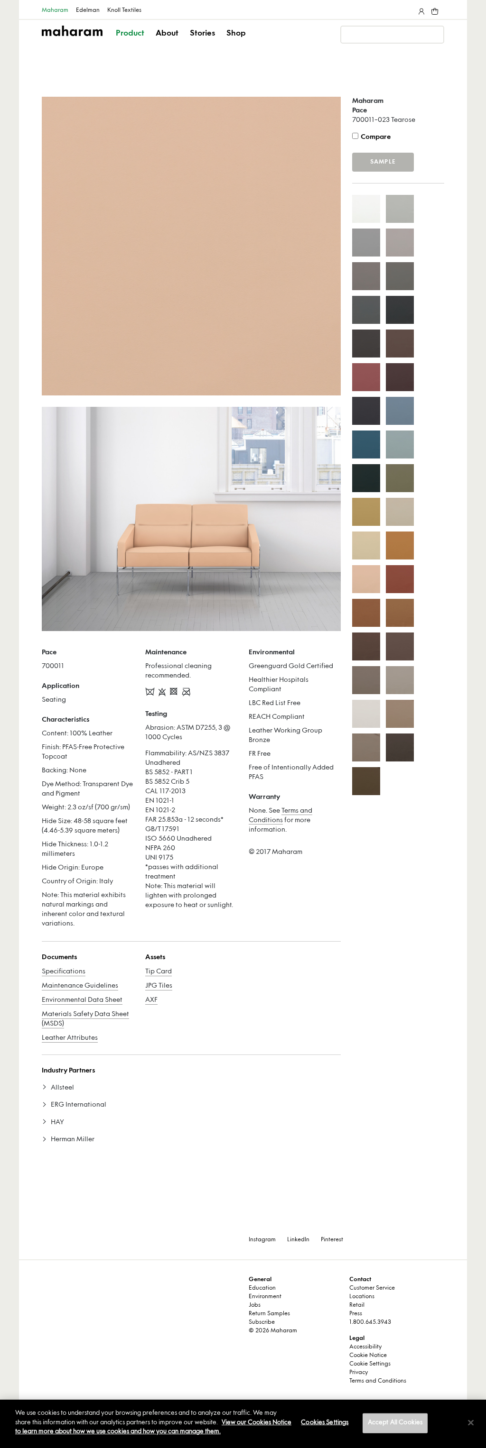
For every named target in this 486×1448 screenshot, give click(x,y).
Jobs (255, 1305)
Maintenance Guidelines (80, 986)
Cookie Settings (370, 1364)
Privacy (358, 1372)
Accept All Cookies (395, 1423)
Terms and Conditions (377, 1381)
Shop (236, 33)
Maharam (55, 10)
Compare (376, 137)
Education (262, 1288)
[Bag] (434, 9)
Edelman (88, 10)
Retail (356, 1305)
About (167, 33)
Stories (202, 33)
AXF (151, 1000)
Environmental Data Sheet (82, 1000)
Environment (265, 1296)
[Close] (470, 1422)
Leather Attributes (70, 1038)
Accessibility (365, 1347)
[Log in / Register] (420, 9)
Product (130, 33)
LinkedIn (298, 1240)
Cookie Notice (368, 1355)
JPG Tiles (158, 986)
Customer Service (372, 1288)
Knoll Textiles (124, 10)
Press (355, 1314)
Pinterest (332, 1240)
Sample (383, 162)
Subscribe (262, 1322)
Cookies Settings (324, 1423)
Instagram (262, 1240)
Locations (361, 1296)
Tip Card (158, 971)
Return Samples (269, 1314)
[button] (130, 42)
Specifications (63, 971)
